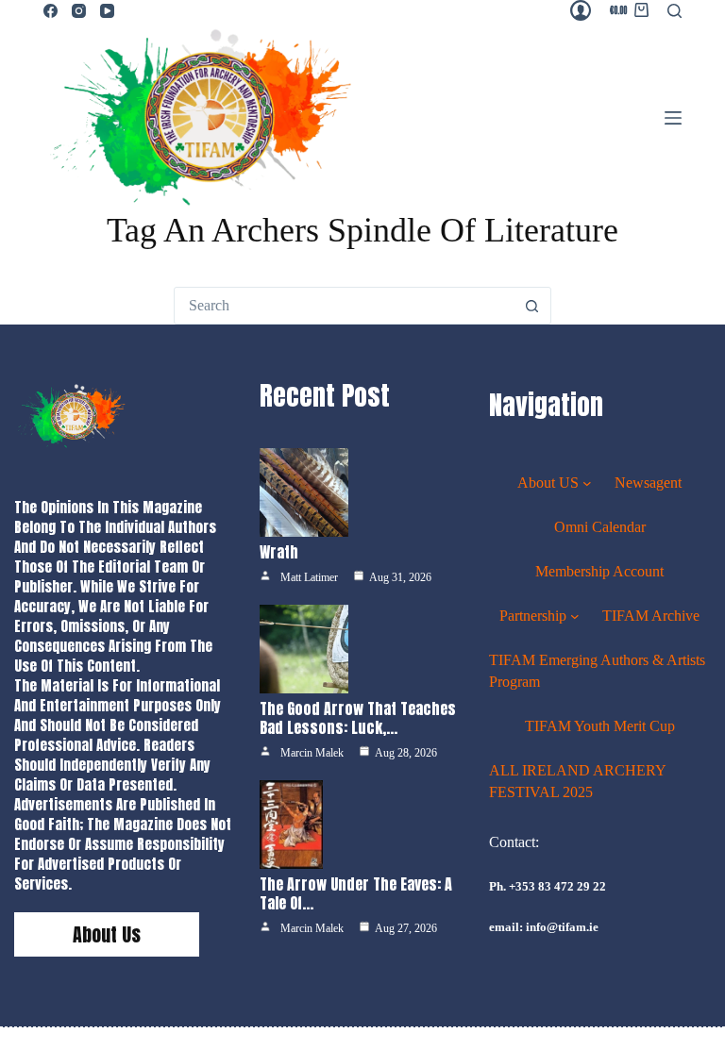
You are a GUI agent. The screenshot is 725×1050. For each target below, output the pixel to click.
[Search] (674, 11)
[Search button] (532, 306)
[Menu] (673, 117)
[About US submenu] (587, 483)
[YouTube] (107, 11)
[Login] (580, 10)
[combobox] (344, 306)
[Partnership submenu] (575, 616)
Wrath (279, 552)
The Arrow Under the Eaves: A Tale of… (356, 893)
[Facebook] (50, 11)
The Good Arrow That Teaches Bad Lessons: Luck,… (358, 718)
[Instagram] (79, 11)
